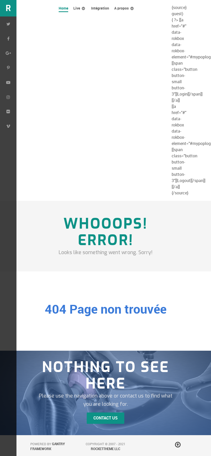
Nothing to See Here (105, 375)
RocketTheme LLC (105, 449)
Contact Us (105, 418)
